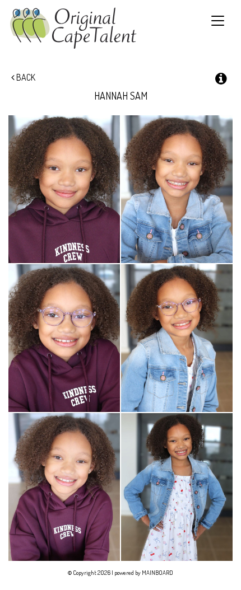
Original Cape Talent (73, 28)
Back (25, 77)
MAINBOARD (157, 573)
